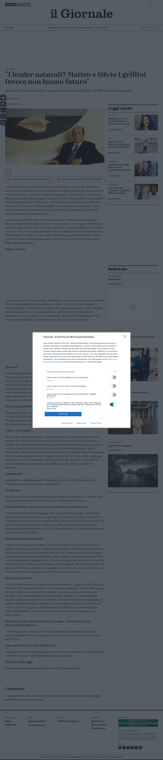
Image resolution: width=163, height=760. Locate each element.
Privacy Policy (95, 423)
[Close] (125, 337)
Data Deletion (67, 423)
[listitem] (81, 371)
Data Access (81, 423)
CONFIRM (63, 414)
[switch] (113, 377)
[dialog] (81, 380)
